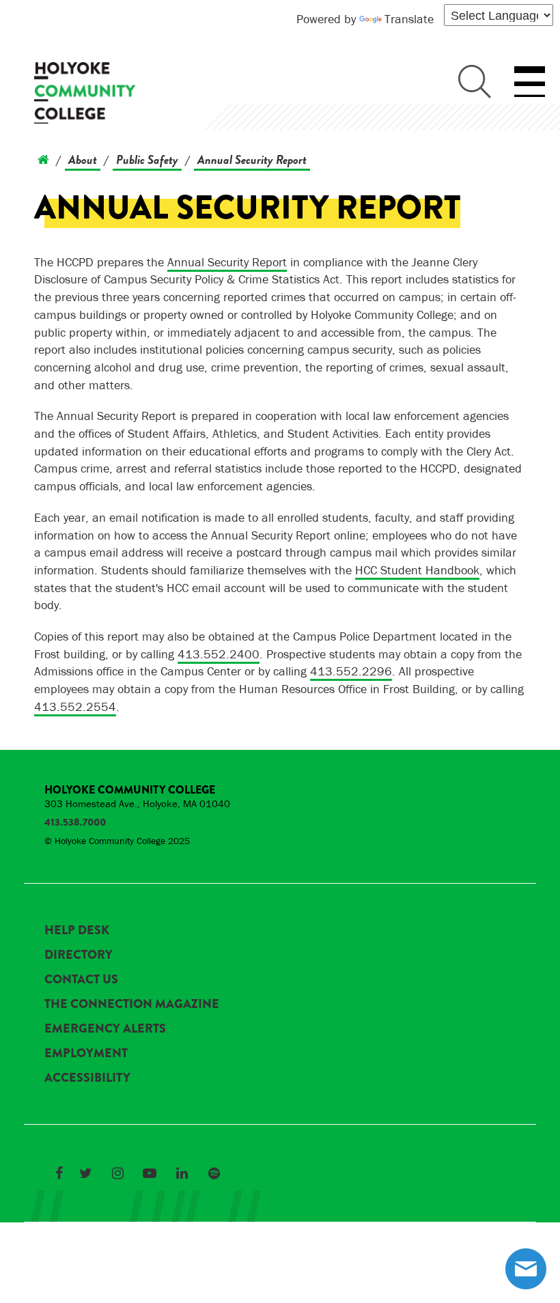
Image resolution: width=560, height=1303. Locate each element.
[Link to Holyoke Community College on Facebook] (59, 1173)
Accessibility (87, 1078)
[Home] (43, 159)
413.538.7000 (75, 822)
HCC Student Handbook (417, 570)
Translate (409, 19)
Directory (78, 955)
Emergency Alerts (105, 1028)
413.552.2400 (219, 654)
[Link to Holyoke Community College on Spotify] (214, 1173)
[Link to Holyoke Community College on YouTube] (149, 1173)
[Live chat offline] (525, 1268)
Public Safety (147, 159)
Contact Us (81, 979)
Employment (86, 1053)
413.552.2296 (351, 671)
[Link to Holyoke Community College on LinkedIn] (182, 1173)
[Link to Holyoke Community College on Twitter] (85, 1173)
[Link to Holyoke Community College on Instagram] (117, 1173)
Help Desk (76, 930)
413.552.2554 (75, 706)
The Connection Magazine (131, 1004)
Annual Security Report (252, 159)
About (82, 159)
